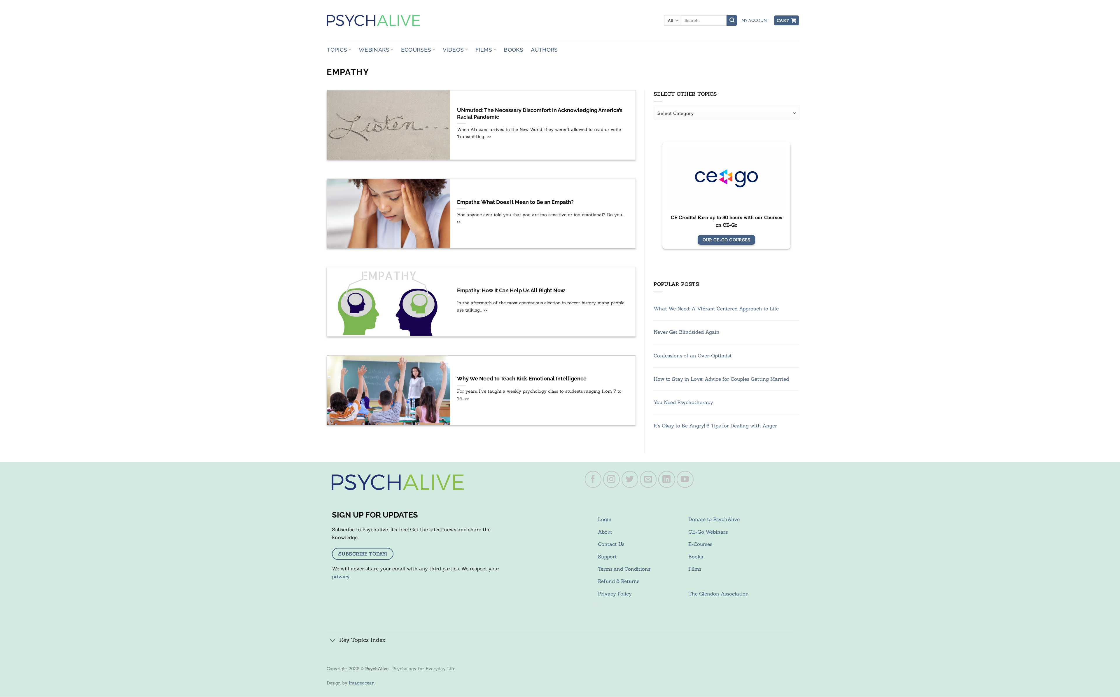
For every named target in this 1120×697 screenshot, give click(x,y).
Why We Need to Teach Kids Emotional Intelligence (522, 379)
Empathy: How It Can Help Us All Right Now (511, 291)
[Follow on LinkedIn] (666, 479)
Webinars (374, 49)
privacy (341, 576)
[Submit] (732, 20)
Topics (337, 49)
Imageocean (361, 683)
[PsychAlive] (373, 20)
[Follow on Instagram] (611, 479)
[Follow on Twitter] (630, 479)
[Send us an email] (648, 479)
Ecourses (416, 49)
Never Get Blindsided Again (687, 332)
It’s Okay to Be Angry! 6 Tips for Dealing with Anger (715, 425)
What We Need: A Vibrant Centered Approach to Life (716, 308)
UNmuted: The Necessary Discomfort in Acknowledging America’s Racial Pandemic (539, 113)
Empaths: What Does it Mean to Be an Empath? (515, 202)
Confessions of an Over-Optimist (693, 355)
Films (483, 49)
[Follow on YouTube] (685, 479)
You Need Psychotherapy (683, 402)
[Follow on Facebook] (593, 479)
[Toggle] (333, 640)
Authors (544, 49)
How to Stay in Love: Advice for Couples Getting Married (721, 379)
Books (513, 49)
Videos (453, 49)
